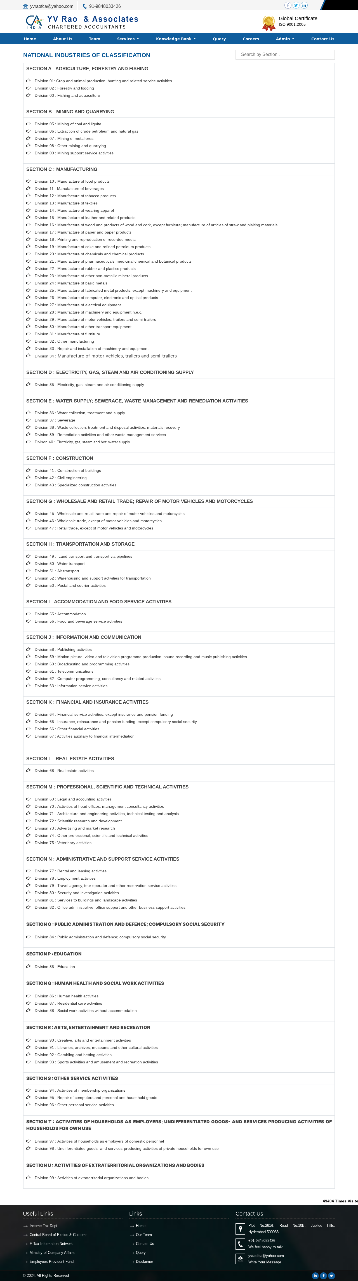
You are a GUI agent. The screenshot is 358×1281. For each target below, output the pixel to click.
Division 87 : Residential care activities (68, 1003)
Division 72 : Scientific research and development (79, 821)
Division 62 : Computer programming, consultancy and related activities (98, 678)
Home (30, 38)
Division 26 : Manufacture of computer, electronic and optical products (96, 297)
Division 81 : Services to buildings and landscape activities (86, 900)
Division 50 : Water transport (60, 563)
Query (219, 38)
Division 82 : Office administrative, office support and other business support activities (110, 907)
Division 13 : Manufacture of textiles (66, 203)
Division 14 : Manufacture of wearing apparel (74, 210)
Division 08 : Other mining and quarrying (70, 145)
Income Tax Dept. (44, 1226)
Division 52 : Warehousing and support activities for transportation (93, 578)
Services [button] (126, 38)
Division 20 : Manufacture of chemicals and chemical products (89, 254)
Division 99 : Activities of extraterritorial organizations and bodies (92, 1178)
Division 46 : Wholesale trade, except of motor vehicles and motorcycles (98, 521)
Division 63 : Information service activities (71, 686)
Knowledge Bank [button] (174, 38)
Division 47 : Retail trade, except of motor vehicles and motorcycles (94, 528)
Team (94, 38)
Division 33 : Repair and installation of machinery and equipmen (91, 348)
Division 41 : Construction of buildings (68, 470)
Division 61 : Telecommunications (64, 671)
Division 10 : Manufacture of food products (72, 181)
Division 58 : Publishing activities (63, 649)
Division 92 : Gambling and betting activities (73, 1054)
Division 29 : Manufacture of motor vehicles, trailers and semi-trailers (95, 319)
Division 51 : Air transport (57, 571)
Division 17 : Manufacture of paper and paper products (83, 232)
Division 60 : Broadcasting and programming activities (82, 664)
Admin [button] (283, 38)
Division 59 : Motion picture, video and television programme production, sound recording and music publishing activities (141, 656)
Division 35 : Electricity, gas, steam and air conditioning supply (89, 384)
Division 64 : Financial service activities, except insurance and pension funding (104, 714)
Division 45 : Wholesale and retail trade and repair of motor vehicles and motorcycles (110, 513)
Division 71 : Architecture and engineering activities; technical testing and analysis (107, 813)
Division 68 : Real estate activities (64, 770)
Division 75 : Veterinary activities (63, 842)
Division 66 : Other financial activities (67, 729)
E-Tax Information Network (51, 1244)
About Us (62, 38)
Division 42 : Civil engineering (61, 477)
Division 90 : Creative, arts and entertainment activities (83, 1040)
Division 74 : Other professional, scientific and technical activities (91, 835)
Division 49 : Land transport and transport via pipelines (83, 556)
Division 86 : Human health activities (66, 996)
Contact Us (322, 38)
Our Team (144, 1235)
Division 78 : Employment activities (65, 878)
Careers (251, 38)
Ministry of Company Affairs (52, 1253)
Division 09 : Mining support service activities (74, 153)
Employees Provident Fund (52, 1261)
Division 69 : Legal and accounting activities (73, 799)
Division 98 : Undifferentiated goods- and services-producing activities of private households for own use (127, 1148)
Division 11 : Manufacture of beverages (69, 188)
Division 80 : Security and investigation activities (77, 893)
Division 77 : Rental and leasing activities (71, 871)
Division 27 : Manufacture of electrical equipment (78, 305)
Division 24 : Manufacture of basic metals (71, 283)
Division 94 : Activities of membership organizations (80, 1090)
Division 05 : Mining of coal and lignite (68, 124)
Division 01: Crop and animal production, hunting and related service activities (103, 81)
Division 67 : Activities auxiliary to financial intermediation (85, 736)
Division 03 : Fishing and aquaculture (67, 95)
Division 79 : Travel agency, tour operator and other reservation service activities (105, 885)
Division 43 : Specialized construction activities (75, 485)
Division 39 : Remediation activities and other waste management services (100, 434)
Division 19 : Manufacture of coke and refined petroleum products (92, 246)
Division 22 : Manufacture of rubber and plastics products (85, 268)
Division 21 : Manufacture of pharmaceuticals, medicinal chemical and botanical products (113, 261)
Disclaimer (144, 1261)
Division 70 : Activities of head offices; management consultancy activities (99, 806)
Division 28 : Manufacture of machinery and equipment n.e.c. (88, 312)
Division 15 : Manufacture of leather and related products (85, 217)
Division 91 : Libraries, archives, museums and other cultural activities (96, 1047)
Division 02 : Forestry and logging (64, 88)
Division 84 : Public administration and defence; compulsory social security (100, 937)
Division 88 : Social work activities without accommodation (86, 1010)
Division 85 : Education (55, 966)
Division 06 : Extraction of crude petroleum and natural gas (86, 131)
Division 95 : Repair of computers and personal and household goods (96, 1097)
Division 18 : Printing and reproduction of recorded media (85, 239)
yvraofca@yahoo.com (51, 6)
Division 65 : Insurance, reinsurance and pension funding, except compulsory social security (116, 721)
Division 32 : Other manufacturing (64, 341)
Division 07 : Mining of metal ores (64, 138)
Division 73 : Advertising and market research (75, 828)
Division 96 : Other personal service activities (74, 1105)
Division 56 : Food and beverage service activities (78, 621)
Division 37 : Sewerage (55, 420)
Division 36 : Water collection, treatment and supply (80, 413)
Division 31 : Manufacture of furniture (67, 334)
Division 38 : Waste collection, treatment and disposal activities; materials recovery (107, 427)
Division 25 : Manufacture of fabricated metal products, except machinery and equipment (113, 290)
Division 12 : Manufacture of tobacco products (75, 196)
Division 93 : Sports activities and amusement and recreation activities (96, 1062)
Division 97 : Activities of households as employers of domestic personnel (99, 1141)
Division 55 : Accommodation (61, 614)
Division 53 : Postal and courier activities (70, 585)
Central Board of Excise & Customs (59, 1235)
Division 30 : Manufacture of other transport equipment (83, 326)
